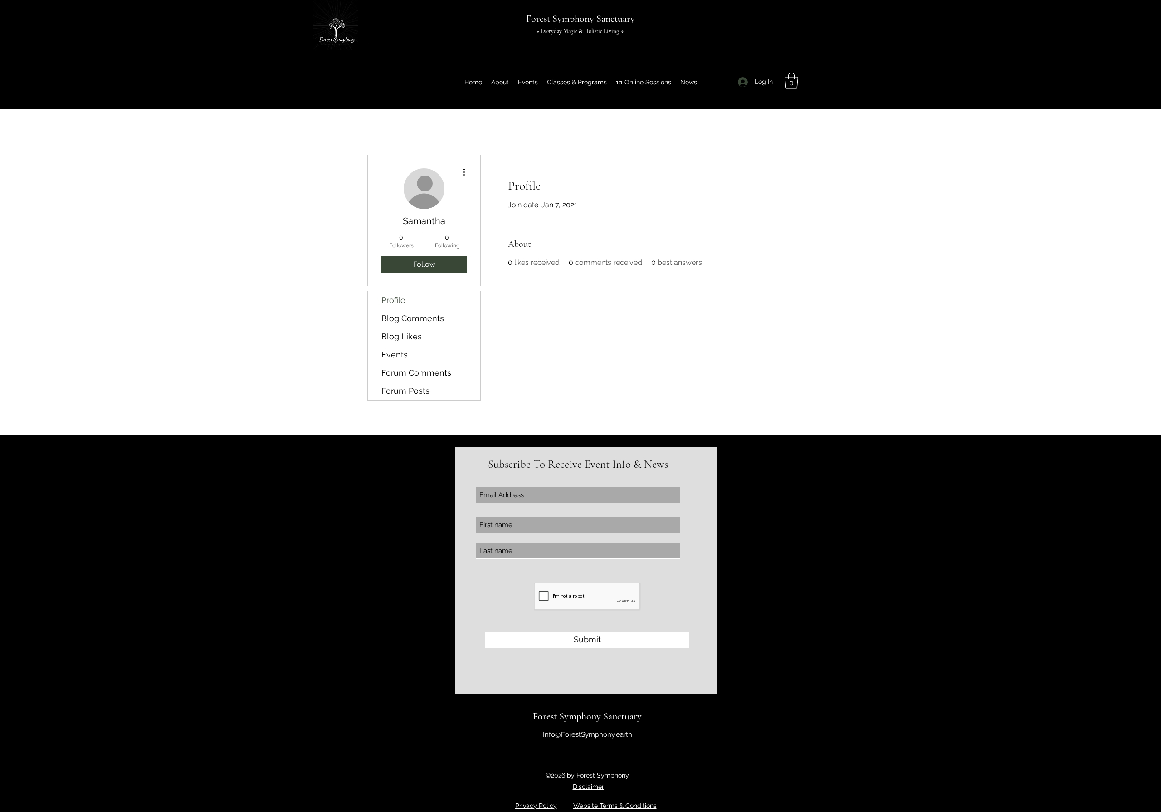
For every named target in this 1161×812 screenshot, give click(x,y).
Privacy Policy (536, 805)
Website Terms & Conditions (615, 805)
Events (394, 354)
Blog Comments (412, 318)
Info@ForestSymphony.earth (587, 734)
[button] (791, 81)
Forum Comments (416, 372)
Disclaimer (588, 786)
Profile (393, 300)
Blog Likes (401, 336)
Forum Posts (405, 391)
